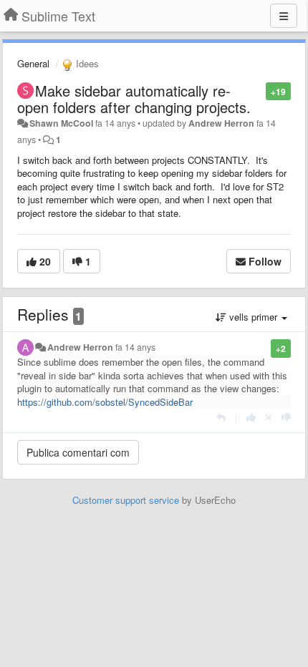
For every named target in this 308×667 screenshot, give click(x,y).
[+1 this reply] (251, 417)
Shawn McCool (61, 123)
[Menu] (283, 16)
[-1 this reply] (286, 417)
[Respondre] (221, 417)
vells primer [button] (253, 316)
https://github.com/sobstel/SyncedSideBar (105, 402)
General (33, 63)
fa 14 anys (135, 347)
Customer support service (125, 500)
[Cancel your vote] (268, 417)
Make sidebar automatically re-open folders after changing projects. (134, 98)
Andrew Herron (221, 123)
